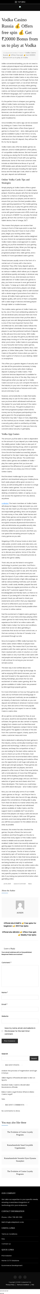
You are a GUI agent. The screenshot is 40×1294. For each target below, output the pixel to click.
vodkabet (5, 503)
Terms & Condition (23, 1285)
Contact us (6, 1244)
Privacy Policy (10, 1285)
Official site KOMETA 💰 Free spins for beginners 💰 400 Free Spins (20, 924)
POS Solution (7, 1255)
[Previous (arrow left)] (1, 1293)
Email (4, 1004)
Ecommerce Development (12, 1265)
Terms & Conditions (9, 1234)
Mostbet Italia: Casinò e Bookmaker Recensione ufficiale (16, 1086)
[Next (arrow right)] (3, 1293)
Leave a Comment (20, 884)
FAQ (3, 1239)
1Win (3, 1099)
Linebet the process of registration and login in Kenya (19, 1072)
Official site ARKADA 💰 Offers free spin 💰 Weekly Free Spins (19, 933)
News (30, 884)
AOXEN (20, 913)
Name (5, 992)
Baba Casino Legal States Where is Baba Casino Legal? (18, 1093)
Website (5, 1016)
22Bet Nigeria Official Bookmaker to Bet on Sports (18, 1079)
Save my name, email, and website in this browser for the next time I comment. (20, 1031)
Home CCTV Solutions (10, 1260)
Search (5, 1054)
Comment (6, 962)
